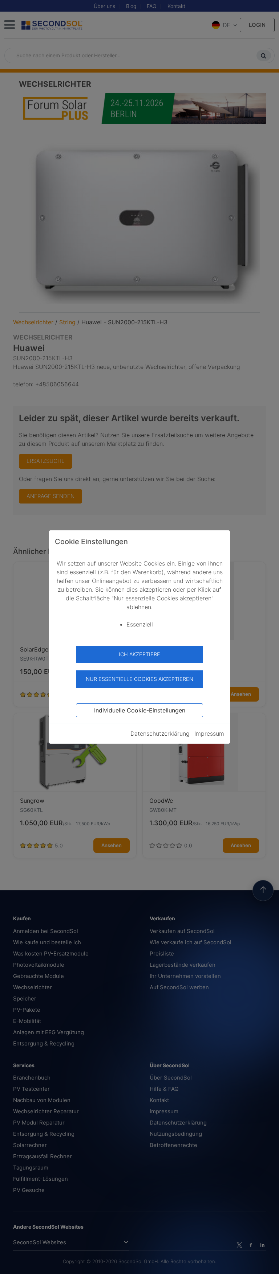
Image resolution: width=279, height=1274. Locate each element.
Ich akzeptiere (139, 654)
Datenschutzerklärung (160, 733)
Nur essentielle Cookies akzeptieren (139, 679)
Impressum (209, 733)
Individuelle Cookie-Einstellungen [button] (139, 710)
